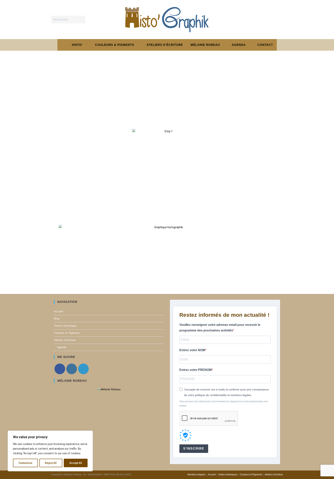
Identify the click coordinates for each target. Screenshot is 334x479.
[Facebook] (60, 369)
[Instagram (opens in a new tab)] (271, 19)
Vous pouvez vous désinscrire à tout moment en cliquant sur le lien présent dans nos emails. (223, 403)
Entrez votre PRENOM (195, 369)
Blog (56, 318)
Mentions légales (196, 474)
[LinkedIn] (83, 369)
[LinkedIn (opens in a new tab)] (279, 19)
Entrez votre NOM (192, 350)
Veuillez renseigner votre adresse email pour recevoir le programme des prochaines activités (219, 327)
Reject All (51, 462)
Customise (25, 462)
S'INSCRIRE (193, 448)
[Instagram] (71, 369)
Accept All (75, 462)
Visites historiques (65, 325)
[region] (50, 451)
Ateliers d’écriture (65, 340)
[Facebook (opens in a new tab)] (263, 19)
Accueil (58, 311)
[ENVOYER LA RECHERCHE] (81, 19)
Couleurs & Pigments (67, 332)
